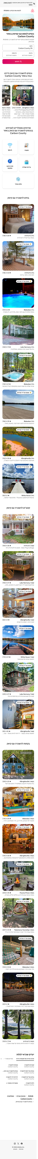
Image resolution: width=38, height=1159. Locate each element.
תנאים (15, 1149)
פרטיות (21, 1149)
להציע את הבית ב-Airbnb (12, 10)
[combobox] (18, 48)
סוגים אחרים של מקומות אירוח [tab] (25, 1059)
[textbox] (26, 55)
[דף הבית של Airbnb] (32, 10)
